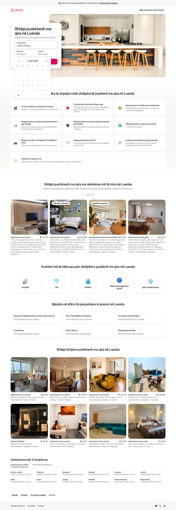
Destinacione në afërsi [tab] (19, 465)
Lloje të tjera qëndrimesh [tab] (42, 465)
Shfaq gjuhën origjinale (108, 3)
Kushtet (41, 506)
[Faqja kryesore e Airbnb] (17, 10)
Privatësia (31, 506)
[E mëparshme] (84, 195)
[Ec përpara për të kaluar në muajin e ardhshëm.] (46, 61)
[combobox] (36, 45)
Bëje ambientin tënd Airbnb (151, 10)
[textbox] (25, 54)
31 (18, 95)
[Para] (92, 195)
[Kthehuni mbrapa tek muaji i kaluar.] (19, 61)
